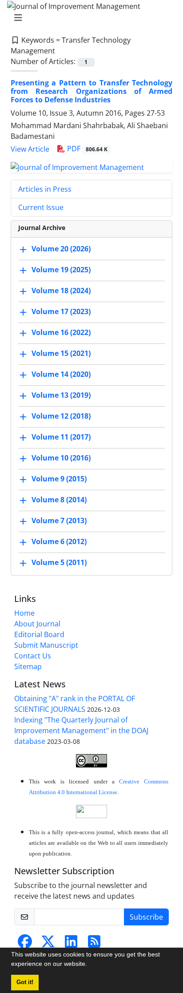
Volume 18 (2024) (61, 290)
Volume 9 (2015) (59, 479)
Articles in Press (45, 189)
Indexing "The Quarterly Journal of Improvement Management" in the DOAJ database (81, 730)
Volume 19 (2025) (61, 269)
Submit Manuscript (46, 645)
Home (24, 613)
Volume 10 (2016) (61, 458)
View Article (30, 149)
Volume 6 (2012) (59, 541)
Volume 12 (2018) (61, 416)
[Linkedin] (71, 944)
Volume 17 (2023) (61, 311)
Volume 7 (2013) (59, 520)
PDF (86, 148)
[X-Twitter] (48, 944)
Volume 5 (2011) (59, 562)
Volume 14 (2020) (61, 374)
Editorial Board (39, 634)
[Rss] (94, 944)
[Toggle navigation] (89, 18)
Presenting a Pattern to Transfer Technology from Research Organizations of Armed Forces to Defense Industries (91, 91)
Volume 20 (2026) (61, 249)
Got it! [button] (24, 982)
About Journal (37, 624)
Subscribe (146, 917)
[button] (90, 965)
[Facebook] (25, 944)
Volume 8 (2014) (59, 500)
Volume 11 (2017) (61, 437)
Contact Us (32, 656)
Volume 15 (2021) (61, 353)
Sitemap (28, 666)
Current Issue (41, 207)
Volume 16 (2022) (61, 332)
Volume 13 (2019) (61, 395)
